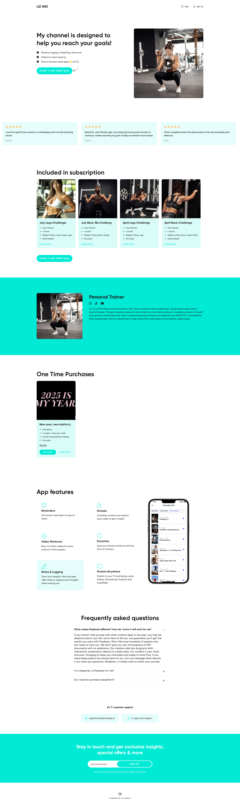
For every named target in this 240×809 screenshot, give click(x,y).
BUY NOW (47, 452)
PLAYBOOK (126, 798)
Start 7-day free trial (54, 70)
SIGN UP (134, 764)
